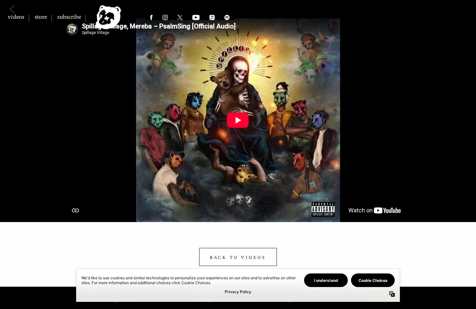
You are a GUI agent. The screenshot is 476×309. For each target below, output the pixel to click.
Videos (16, 17)
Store (41, 17)
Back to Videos (238, 258)
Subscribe (69, 17)
